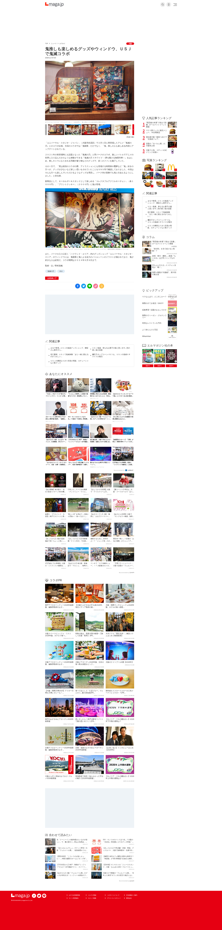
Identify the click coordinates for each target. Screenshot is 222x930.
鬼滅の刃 (51, 271)
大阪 (130, 44)
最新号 (148, 366)
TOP (46, 43)
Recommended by (119, 470)
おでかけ (62, 43)
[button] (46, 129)
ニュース (54, 43)
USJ (61, 271)
